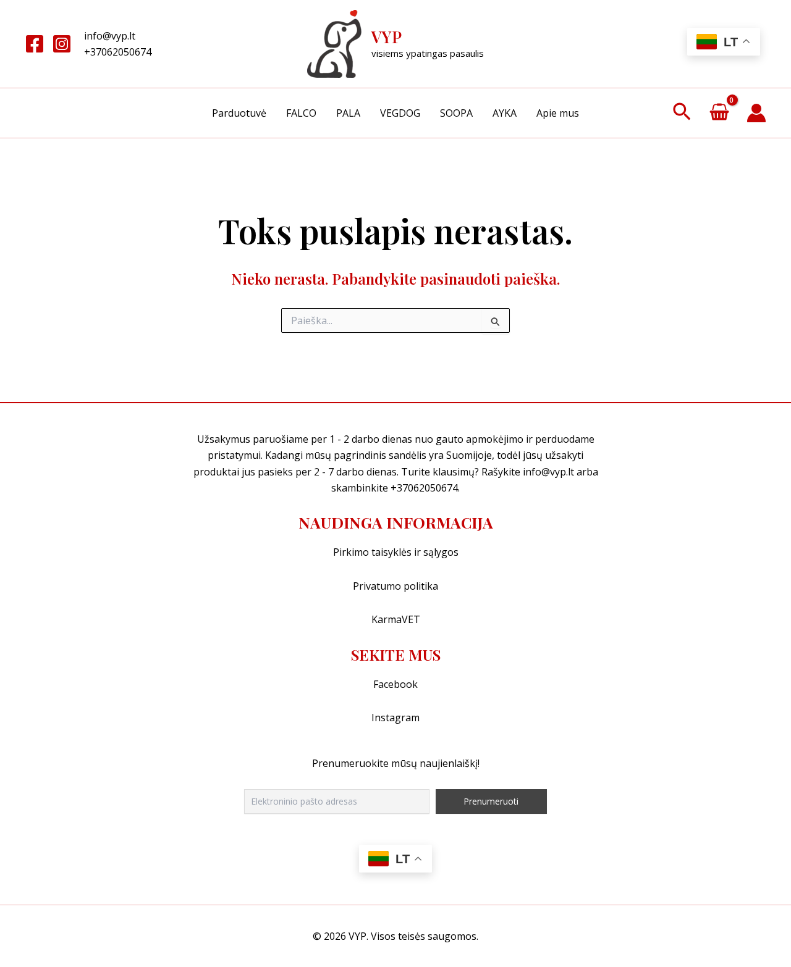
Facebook (395, 684)
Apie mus (557, 113)
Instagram (395, 717)
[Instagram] (62, 44)
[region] (395, 930)
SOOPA (456, 113)
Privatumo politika (395, 586)
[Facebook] (34, 44)
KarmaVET (395, 619)
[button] (682, 113)
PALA (348, 113)
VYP (386, 37)
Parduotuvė (239, 113)
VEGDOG (400, 113)
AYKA (505, 113)
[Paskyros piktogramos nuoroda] (756, 113)
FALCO (301, 113)
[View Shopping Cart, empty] (719, 113)
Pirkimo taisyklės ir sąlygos (396, 552)
